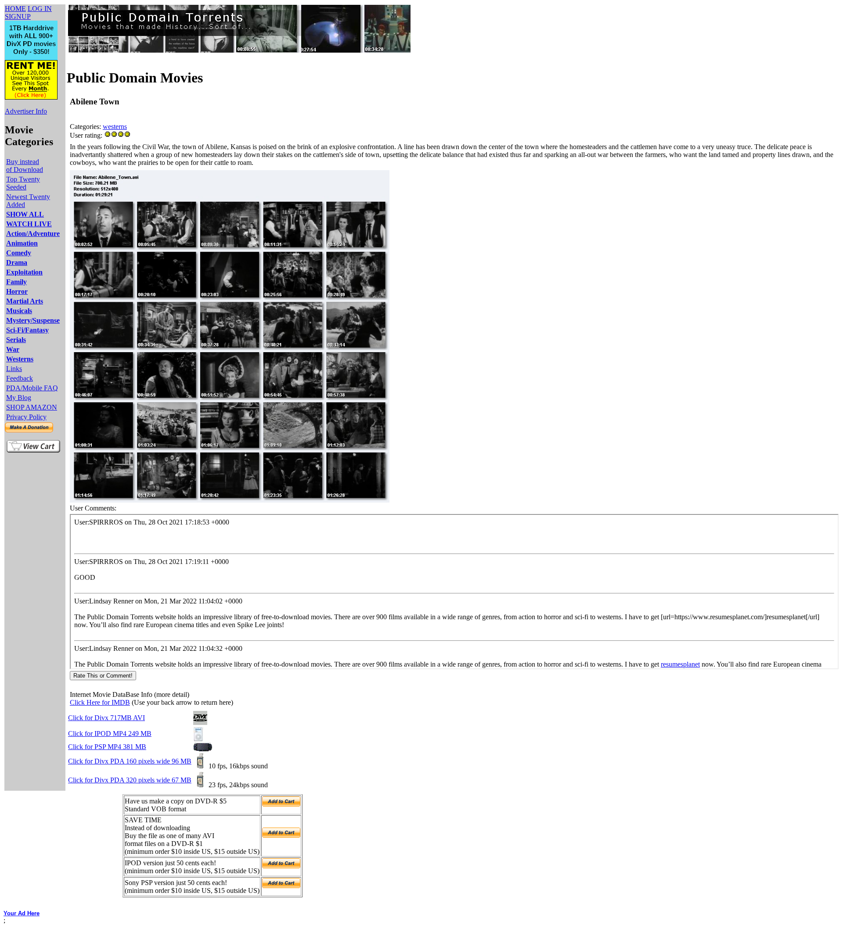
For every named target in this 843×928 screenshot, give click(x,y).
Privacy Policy (26, 417)
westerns (115, 126)
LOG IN (40, 8)
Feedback (19, 378)
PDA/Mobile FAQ (32, 388)
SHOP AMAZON (31, 407)
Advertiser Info (26, 111)
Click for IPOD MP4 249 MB (109, 733)
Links (14, 368)
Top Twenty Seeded (23, 183)
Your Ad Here (22, 913)
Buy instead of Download (24, 165)
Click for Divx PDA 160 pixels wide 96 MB (129, 761)
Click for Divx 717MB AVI (106, 717)
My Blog (18, 397)
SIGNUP (18, 16)
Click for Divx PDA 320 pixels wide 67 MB (129, 780)
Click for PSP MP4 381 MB (107, 746)
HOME (15, 8)
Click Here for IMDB (100, 702)
